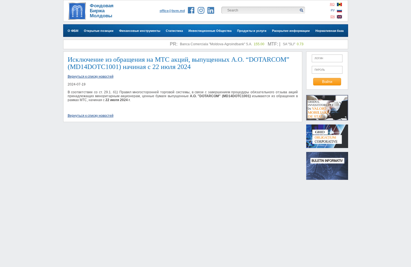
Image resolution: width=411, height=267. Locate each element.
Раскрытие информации (291, 30)
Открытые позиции (99, 30)
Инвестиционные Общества (210, 30)
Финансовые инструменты (139, 30)
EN (332, 16)
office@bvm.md (172, 11)
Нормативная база (329, 30)
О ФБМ (73, 30)
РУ (333, 10)
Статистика (174, 30)
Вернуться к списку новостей (91, 76)
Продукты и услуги (251, 30)
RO (332, 4)
